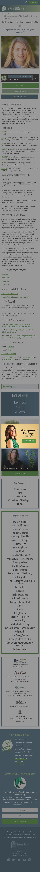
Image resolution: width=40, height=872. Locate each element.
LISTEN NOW (29, 441)
